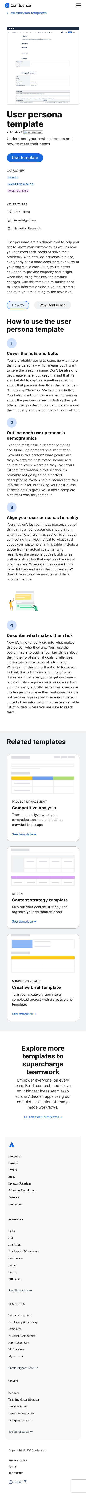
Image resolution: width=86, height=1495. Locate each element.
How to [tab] (18, 305)
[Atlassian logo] (43, 1145)
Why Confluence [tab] (53, 305)
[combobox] (13, 1482)
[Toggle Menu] (79, 5)
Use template (25, 157)
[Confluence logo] (18, 5)
